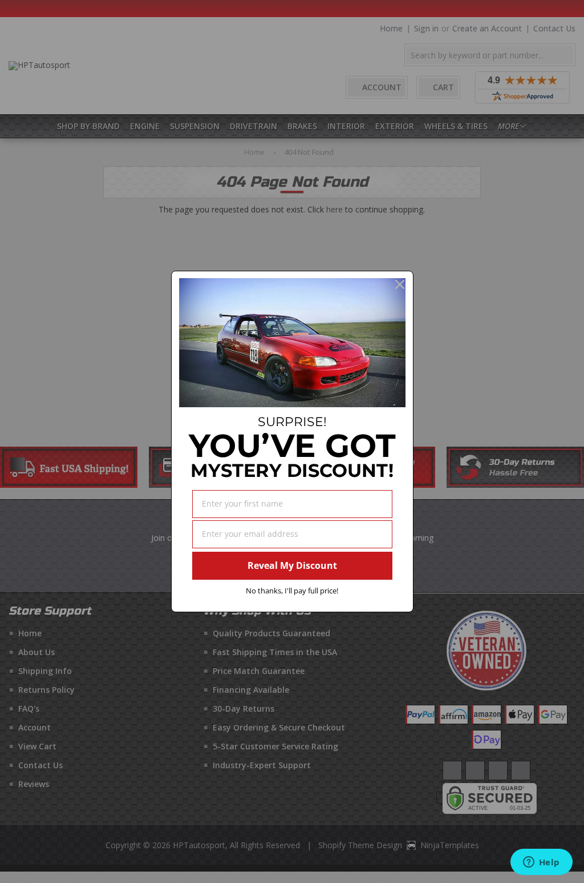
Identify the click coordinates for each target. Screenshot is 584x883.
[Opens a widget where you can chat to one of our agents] (541, 863)
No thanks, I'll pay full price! (292, 590)
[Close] (399, 284)
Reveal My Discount (292, 565)
